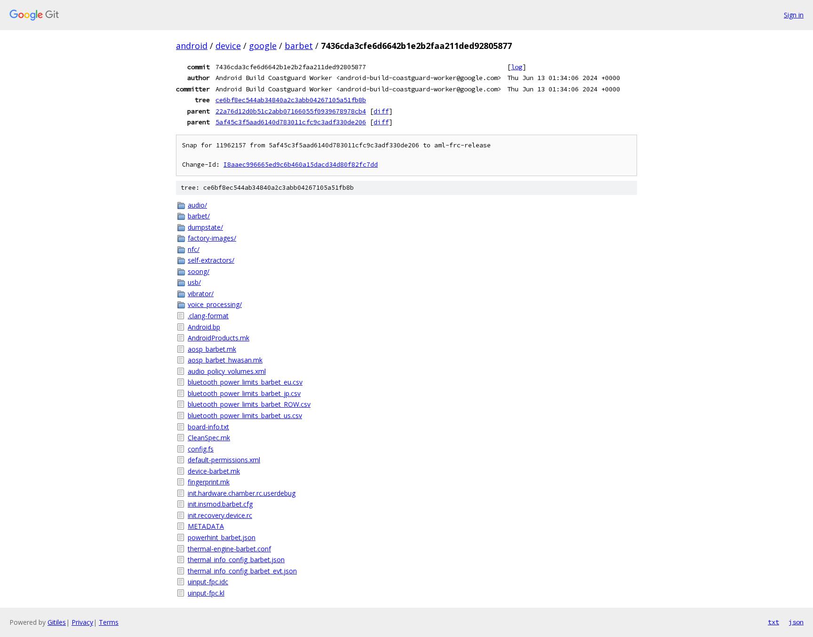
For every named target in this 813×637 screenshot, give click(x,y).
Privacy (82, 622)
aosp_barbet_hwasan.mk (225, 359)
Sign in (794, 14)
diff (381, 111)
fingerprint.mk (209, 481)
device (228, 45)
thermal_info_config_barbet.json (236, 559)
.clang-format (208, 315)
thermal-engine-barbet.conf (229, 548)
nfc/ (193, 249)
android (191, 45)
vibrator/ (201, 293)
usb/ (194, 282)
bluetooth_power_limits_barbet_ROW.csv (249, 404)
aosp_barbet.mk (212, 349)
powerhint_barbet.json (221, 537)
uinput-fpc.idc (208, 581)
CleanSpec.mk (209, 437)
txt (773, 622)
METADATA (206, 526)
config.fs (201, 448)
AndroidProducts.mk (218, 337)
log (516, 67)
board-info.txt (208, 426)
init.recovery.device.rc (220, 515)
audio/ (197, 205)
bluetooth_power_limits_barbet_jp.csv (244, 393)
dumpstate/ (205, 227)
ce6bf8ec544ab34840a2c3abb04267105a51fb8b (290, 100)
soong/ (198, 271)
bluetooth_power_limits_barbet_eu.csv (245, 382)
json (796, 622)
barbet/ (199, 215)
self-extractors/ (211, 260)
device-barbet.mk (214, 471)
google (263, 45)
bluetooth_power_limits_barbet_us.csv (245, 415)
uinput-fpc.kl (206, 593)
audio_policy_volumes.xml (227, 371)
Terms (109, 622)
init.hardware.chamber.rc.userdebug (241, 493)
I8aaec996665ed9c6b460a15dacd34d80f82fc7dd (300, 165)
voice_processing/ (215, 304)
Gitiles (57, 622)
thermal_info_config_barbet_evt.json (242, 570)
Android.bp (204, 327)
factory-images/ (212, 238)
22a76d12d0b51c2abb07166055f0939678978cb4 (290, 111)
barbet (299, 45)
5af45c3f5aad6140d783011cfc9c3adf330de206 (290, 122)
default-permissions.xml (224, 459)
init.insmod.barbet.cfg (220, 504)
